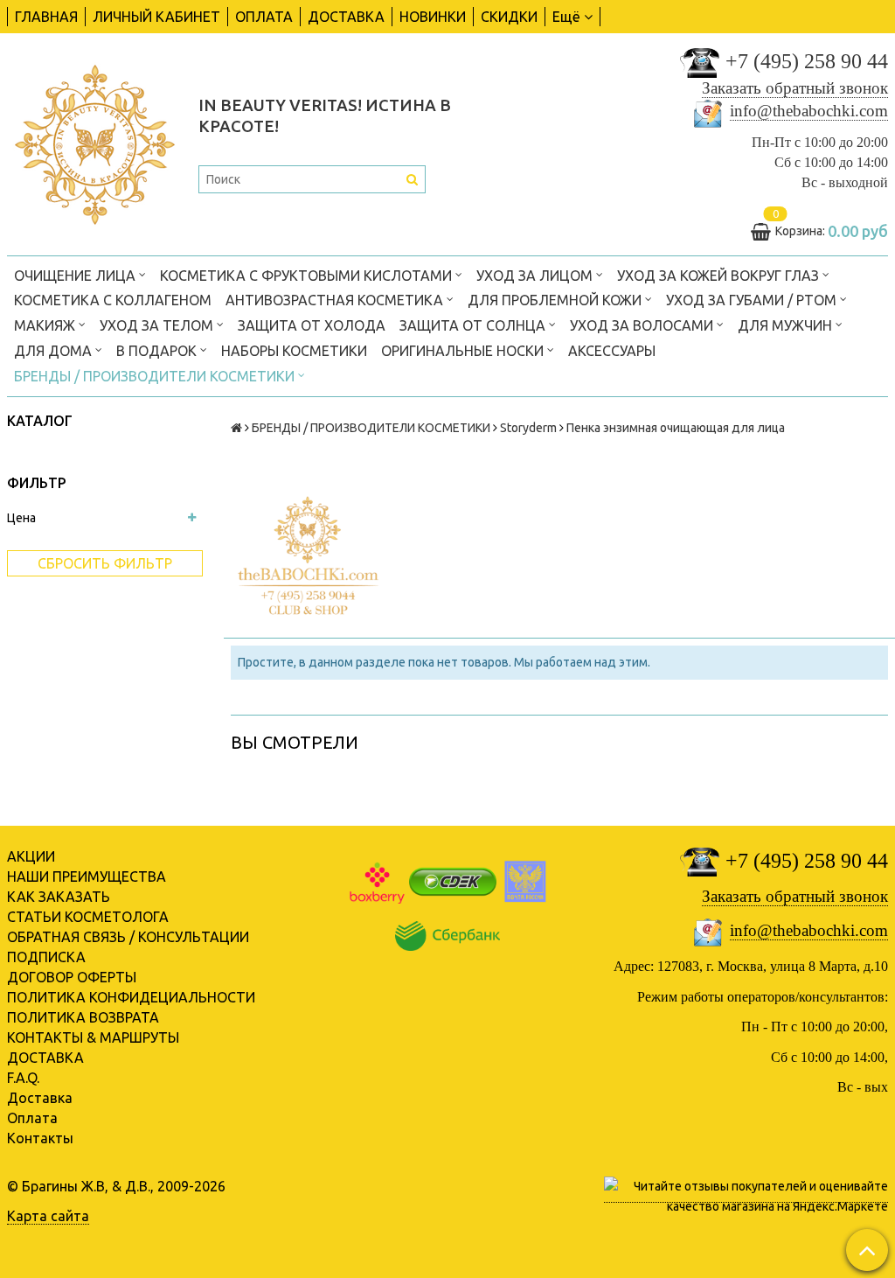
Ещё (566, 16)
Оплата (32, 1118)
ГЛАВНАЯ (46, 16)
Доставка (40, 1098)
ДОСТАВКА (346, 16)
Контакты (40, 1138)
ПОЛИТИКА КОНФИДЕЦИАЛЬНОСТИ (131, 997)
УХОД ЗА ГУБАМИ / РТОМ (753, 300)
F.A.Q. (23, 1078)
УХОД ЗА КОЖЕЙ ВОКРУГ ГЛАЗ (719, 275)
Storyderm (528, 428)
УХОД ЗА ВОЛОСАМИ (643, 325)
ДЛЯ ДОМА (54, 351)
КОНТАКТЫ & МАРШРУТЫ (93, 1037)
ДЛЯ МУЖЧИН (787, 325)
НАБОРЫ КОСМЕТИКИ (294, 351)
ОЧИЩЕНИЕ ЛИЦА (76, 275)
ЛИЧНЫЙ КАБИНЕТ (156, 16)
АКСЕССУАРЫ (612, 351)
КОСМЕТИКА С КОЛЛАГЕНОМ (113, 300)
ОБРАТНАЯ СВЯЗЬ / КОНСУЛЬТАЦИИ (128, 937)
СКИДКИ (509, 16)
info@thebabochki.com (809, 110)
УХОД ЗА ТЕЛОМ (158, 325)
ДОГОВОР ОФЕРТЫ (71, 977)
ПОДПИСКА (46, 957)
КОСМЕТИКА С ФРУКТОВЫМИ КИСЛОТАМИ (307, 275)
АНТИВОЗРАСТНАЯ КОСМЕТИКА (336, 300)
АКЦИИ (31, 856)
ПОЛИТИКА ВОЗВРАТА (83, 1017)
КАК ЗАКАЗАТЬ (58, 896)
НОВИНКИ (432, 16)
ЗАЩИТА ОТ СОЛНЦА (474, 325)
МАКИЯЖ (46, 325)
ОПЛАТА (264, 16)
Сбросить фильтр (105, 563)
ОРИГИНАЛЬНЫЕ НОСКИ (464, 351)
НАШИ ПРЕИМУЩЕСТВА (86, 876)
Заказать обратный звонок (795, 88)
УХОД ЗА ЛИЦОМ (536, 275)
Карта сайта (48, 1216)
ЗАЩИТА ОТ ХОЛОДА (311, 325)
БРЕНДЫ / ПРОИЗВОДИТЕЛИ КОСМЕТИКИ (156, 376)
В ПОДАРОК (158, 351)
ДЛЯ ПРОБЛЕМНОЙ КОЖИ (556, 300)
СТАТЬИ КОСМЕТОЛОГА (88, 917)
